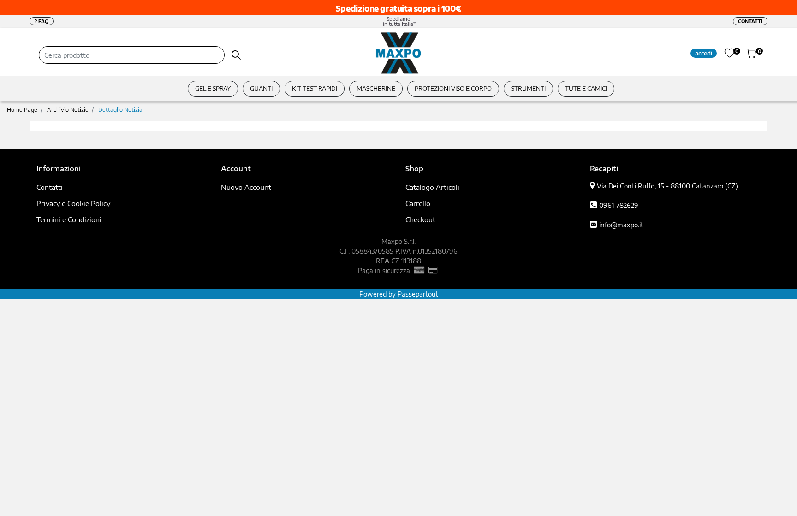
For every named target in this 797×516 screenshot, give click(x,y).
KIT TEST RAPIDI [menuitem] (314, 88)
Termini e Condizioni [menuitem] (68, 219)
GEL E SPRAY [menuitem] (213, 88)
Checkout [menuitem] (420, 219)
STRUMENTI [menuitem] (528, 88)
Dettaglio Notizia (120, 109)
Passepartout (418, 294)
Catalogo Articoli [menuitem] (432, 187)
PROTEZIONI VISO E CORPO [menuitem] (453, 88)
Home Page (22, 109)
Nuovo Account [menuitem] (246, 187)
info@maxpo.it (621, 225)
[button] (236, 55)
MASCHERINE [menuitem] (376, 88)
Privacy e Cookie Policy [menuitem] (73, 203)
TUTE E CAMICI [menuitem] (586, 88)
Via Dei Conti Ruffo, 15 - (667, 186)
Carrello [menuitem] (417, 203)
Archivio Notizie (68, 109)
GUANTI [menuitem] (261, 88)
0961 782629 (618, 205)
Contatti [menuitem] (49, 187)
